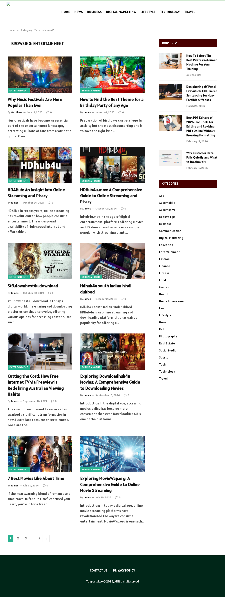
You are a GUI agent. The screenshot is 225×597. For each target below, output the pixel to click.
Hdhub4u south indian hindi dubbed (105, 289)
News (78, 12)
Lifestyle (148, 12)
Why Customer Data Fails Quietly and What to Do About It (201, 157)
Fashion (164, 259)
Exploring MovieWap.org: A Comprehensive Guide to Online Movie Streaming (110, 484)
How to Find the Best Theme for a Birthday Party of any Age (111, 102)
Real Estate (167, 343)
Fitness (164, 273)
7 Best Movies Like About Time (36, 478)
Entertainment (18, 90)
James (87, 112)
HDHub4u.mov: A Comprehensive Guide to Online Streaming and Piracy (111, 195)
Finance (164, 266)
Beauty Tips (167, 217)
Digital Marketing (121, 12)
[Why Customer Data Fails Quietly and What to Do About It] (170, 158)
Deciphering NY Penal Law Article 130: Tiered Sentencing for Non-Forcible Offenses (201, 93)
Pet (161, 329)
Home (66, 12)
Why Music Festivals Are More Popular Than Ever (35, 102)
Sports (163, 357)
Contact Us (99, 570)
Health (164, 294)
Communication (170, 231)
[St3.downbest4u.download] (40, 261)
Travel (189, 12)
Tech (162, 364)
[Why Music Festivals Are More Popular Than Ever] (40, 74)
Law (161, 308)
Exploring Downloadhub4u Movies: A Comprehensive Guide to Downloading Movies (110, 382)
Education (166, 245)
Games (164, 287)
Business (94, 12)
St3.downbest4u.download (33, 286)
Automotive (167, 210)
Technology (170, 12)
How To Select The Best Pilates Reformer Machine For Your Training (201, 62)
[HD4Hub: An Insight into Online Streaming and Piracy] (40, 165)
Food (162, 280)
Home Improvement (173, 301)
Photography (168, 336)
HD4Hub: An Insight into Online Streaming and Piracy (36, 192)
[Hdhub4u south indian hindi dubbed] (112, 261)
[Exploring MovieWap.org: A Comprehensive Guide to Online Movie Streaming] (112, 454)
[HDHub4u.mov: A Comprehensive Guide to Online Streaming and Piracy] (112, 165)
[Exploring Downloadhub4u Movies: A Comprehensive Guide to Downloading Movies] (112, 351)
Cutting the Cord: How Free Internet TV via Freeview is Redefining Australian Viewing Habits (36, 385)
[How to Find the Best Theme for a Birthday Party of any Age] (112, 74)
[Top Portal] (22, 12)
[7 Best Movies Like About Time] (40, 454)
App (161, 196)
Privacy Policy (124, 570)
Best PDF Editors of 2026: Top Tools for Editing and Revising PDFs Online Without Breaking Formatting (200, 126)
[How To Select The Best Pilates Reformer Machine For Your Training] (170, 61)
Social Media (167, 350)
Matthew (16, 112)
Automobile (167, 203)
